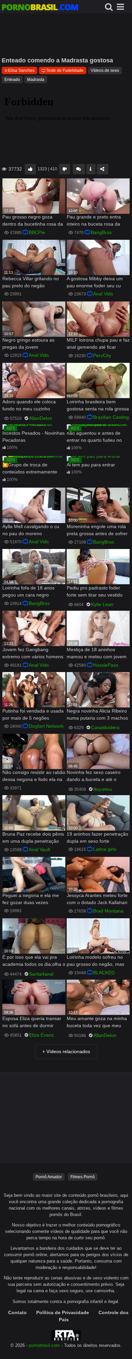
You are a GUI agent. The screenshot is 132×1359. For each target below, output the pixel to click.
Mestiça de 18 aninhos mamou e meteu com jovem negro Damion (97, 654)
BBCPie (37, 232)
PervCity (102, 355)
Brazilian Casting (111, 417)
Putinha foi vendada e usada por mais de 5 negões (33, 714)
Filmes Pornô (82, 1177)
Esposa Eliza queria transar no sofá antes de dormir (31, 1022)
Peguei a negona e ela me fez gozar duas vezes (30, 899)
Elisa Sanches (21, 70)
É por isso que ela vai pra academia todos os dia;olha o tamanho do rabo (33, 961)
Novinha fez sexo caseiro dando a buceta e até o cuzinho (93, 776)
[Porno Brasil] (40, 8)
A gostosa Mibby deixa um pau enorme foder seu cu (95, 282)
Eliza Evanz (41, 1035)
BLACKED (104, 972)
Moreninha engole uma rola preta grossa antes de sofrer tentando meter (97, 531)
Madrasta (35, 79)
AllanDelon (40, 418)
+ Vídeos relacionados (66, 1051)
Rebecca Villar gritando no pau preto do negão (30, 282)
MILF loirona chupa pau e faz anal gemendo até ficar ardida (98, 344)
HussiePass (105, 665)
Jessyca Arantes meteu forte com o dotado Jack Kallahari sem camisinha (97, 899)
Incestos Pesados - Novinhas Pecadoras (33, 436)
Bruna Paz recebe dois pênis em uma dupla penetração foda (33, 838)
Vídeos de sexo (105, 70)
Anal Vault (39, 849)
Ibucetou (102, 789)
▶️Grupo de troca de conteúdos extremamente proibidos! (29, 469)
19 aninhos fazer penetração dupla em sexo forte (97, 837)
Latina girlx (104, 849)
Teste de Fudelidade (65, 70)
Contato (17, 1312)
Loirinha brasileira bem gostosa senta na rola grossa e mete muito (98, 406)
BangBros (101, 232)
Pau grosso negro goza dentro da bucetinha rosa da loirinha (32, 221)
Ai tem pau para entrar (91, 464)
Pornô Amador (49, 1177)
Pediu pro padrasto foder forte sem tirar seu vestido (95, 591)
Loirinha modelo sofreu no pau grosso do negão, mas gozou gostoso (95, 961)
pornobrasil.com (44, 1345)
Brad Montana (108, 911)
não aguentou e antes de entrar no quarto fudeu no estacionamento (94, 437)
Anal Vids (103, 293)
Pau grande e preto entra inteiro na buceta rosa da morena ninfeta (94, 221)
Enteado (12, 79)
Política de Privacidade (62, 1312)
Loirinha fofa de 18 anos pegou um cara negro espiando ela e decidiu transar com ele (28, 592)
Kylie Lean (102, 604)
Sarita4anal (41, 974)
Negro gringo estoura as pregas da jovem (28, 343)
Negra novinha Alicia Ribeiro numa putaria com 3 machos (97, 714)
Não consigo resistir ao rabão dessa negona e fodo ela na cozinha (33, 776)
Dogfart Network (46, 726)
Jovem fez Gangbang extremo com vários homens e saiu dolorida (32, 654)
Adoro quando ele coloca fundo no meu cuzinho (29, 405)
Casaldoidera (105, 727)
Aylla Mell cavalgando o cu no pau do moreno (30, 530)
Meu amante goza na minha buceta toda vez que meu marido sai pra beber (97, 1023)
